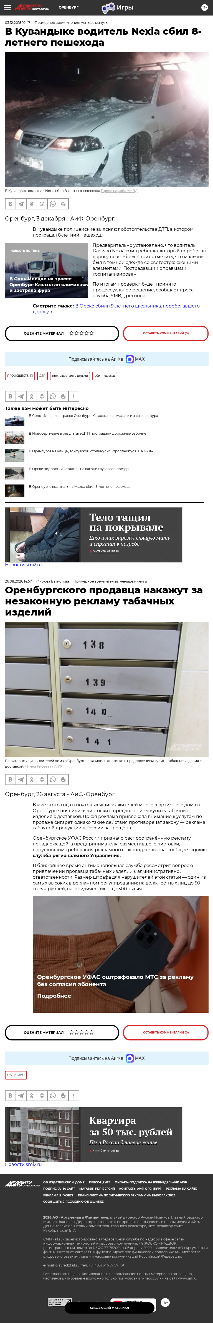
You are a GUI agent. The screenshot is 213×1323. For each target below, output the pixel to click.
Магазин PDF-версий (97, 1189)
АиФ (58, 766)
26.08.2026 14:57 (18, 581)
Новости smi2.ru (23, 564)
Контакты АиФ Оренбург (140, 1189)
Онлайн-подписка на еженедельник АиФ (151, 1182)
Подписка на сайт (59, 1189)
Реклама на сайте (181, 1189)
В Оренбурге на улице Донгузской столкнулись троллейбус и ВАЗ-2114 (91, 451)
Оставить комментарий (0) (166, 333)
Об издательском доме (64, 1182)
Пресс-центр (99, 1182)
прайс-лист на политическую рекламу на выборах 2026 (126, 1195)
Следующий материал (109, 1308)
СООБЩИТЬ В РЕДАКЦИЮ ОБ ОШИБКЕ (73, 1202)
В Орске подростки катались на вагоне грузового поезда (79, 469)
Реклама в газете (58, 1195)
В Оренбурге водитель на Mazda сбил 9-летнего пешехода (80, 486)
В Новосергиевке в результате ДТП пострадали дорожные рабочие (87, 433)
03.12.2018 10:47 (17, 22)
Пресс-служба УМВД (119, 191)
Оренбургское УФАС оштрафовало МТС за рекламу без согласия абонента (115, 981)
